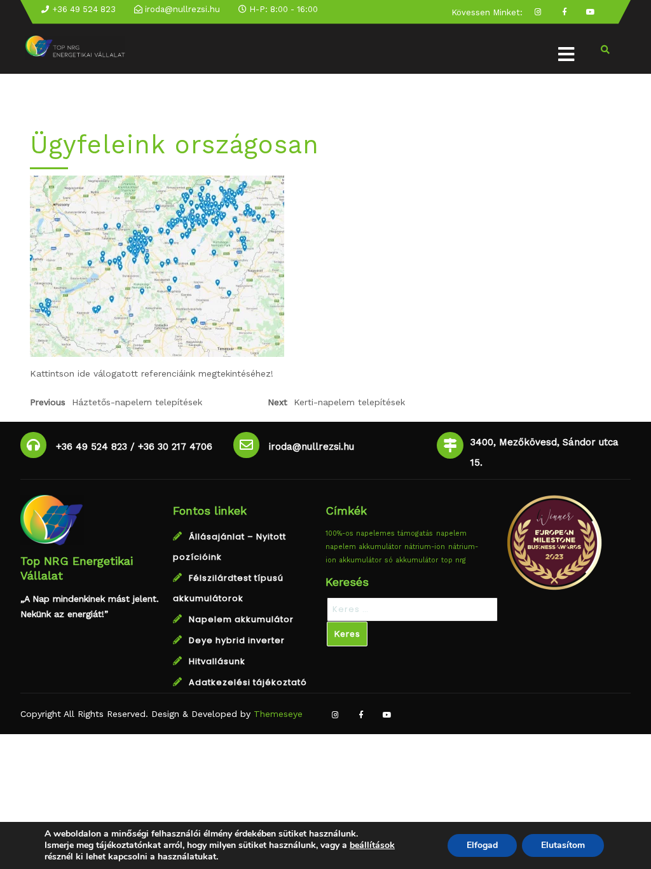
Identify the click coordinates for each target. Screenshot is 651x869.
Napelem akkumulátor (241, 619)
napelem (451, 533)
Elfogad (482, 845)
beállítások (372, 845)
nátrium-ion (424, 547)
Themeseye (276, 714)
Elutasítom (563, 845)
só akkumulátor (411, 560)
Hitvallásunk (217, 661)
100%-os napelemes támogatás (379, 533)
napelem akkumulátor (363, 547)
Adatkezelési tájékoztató (248, 682)
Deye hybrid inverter (237, 640)
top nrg (453, 560)
